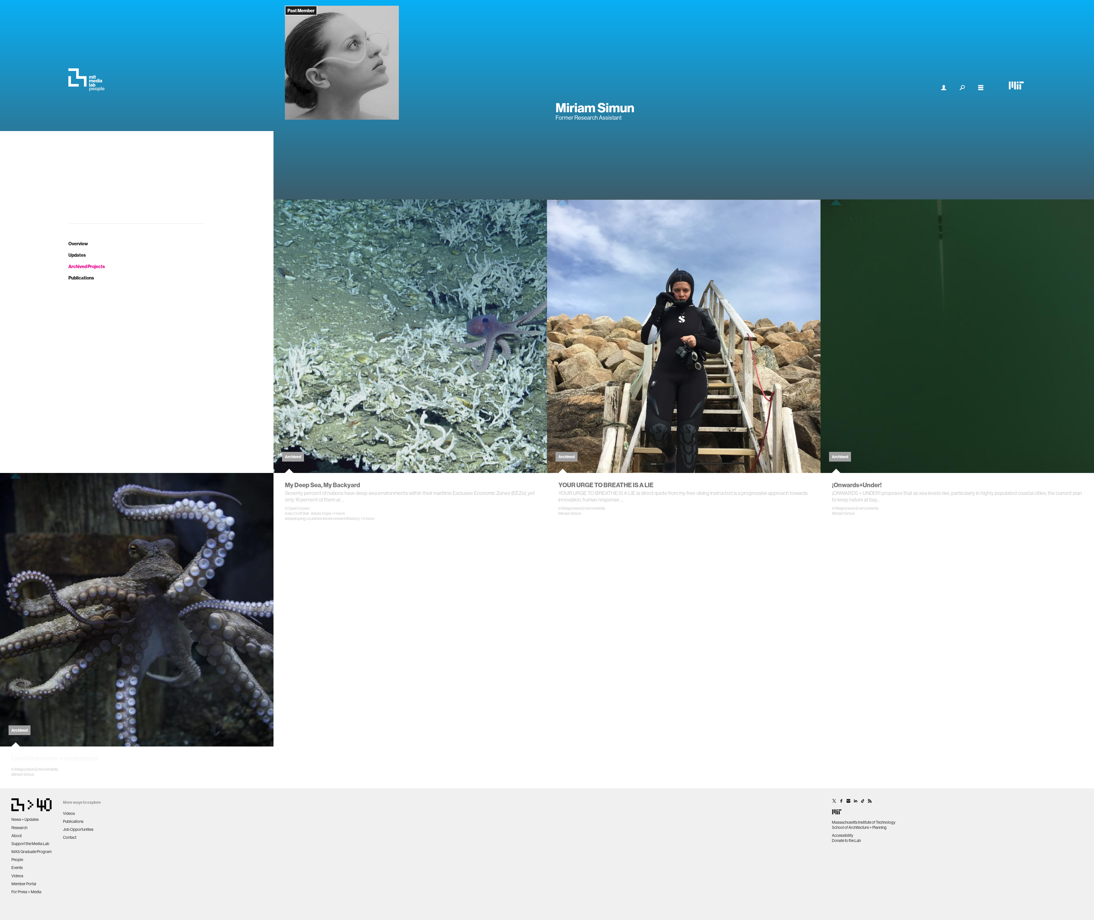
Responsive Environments (583, 508)
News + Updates (25, 819)
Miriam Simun (569, 513)
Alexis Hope (321, 513)
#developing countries (303, 518)
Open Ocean (298, 508)
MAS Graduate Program (31, 851)
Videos (17, 875)
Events (17, 867)
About (16, 835)
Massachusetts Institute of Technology (863, 822)
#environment (334, 518)
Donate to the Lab (846, 840)
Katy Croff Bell (297, 513)
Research (19, 827)
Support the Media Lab (30, 843)
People (17, 859)
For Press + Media (26, 891)
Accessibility (842, 835)
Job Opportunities (78, 829)
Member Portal (23, 883)
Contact (69, 837)
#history (353, 518)
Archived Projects (86, 266)
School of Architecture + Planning (859, 827)
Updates (77, 255)
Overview (78, 243)
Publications (81, 278)
